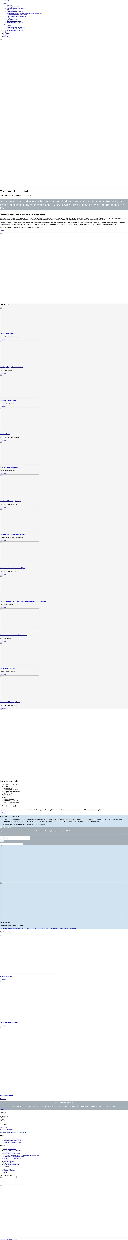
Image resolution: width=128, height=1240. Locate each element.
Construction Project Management (16, 16)
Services (5, 3)
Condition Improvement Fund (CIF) (13, 568)
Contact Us (6, 36)
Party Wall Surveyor (12, 19)
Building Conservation (13, 7)
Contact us (3, 1109)
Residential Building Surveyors (15, 30)
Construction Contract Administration (17, 14)
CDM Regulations (12, 10)
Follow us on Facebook (13, 928)
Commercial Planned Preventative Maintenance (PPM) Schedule (24, 13)
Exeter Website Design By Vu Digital (8, 1239)
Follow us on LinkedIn (70, 928)
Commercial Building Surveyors (16, 27)
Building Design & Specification (16, 8)
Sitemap (5, 1172)
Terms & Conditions (9, 1170)
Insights (5, 35)
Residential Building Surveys (15, 22)
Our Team (6, 1166)
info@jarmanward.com (6, 1129)
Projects (5, 32)
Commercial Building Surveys (15, 11)
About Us (6, 33)
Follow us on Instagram (33, 928)
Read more (3, 339)
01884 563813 (4, 1127)
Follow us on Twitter (51, 928)
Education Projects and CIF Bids (16, 28)
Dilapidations (10, 18)
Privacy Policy (7, 1169)
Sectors (5, 24)
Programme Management (14, 21)
